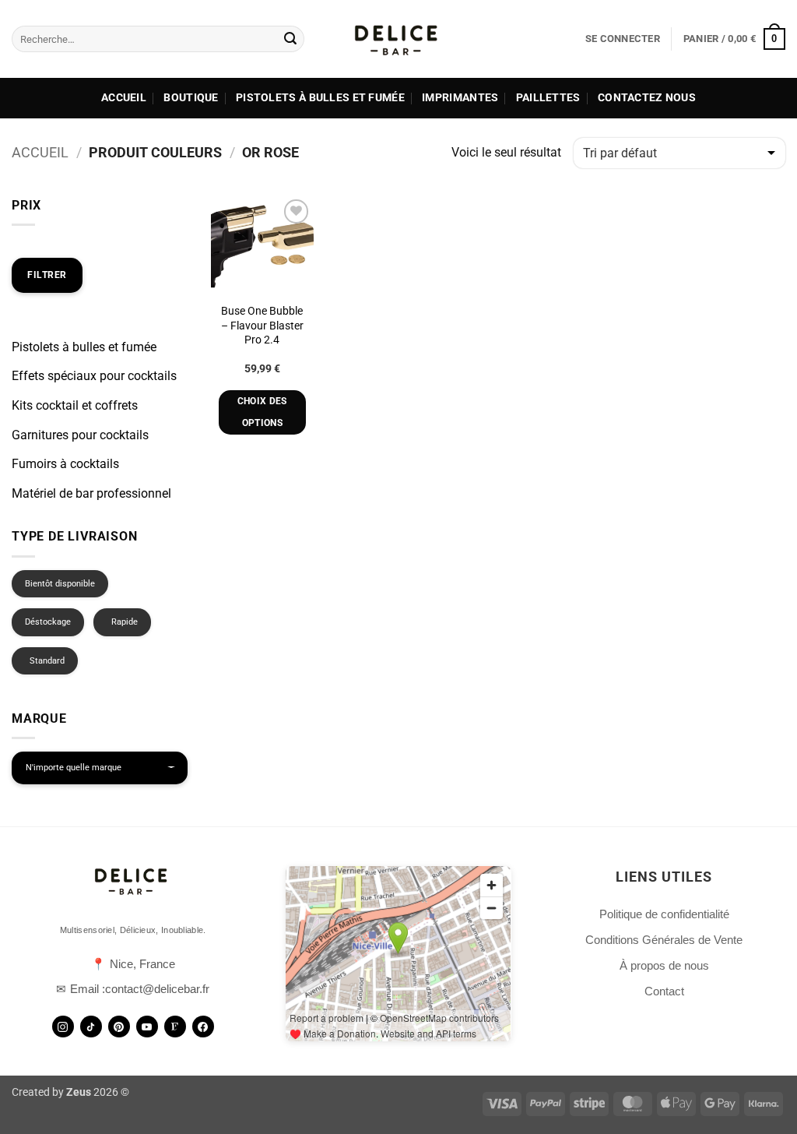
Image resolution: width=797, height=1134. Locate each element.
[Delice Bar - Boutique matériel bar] (398, 39)
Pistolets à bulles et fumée (320, 97)
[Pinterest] (119, 1026)
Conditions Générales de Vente (664, 939)
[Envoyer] (290, 39)
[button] (622, 39)
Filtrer (47, 274)
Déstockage (48, 622)
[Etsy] (175, 1026)
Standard (47, 661)
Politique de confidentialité (664, 914)
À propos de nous (664, 965)
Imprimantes (460, 97)
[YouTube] (147, 1026)
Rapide (124, 622)
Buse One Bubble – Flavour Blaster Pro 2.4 (262, 326)
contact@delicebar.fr (157, 988)
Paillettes (548, 97)
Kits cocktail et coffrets (75, 405)
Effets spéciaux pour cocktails (94, 375)
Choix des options (262, 412)
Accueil (123, 97)
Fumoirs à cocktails (65, 463)
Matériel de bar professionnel (91, 493)
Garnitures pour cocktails (80, 435)
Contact (664, 991)
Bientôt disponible (60, 584)
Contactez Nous (647, 97)
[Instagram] (63, 1026)
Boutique (190, 97)
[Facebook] (203, 1026)
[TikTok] (91, 1026)
